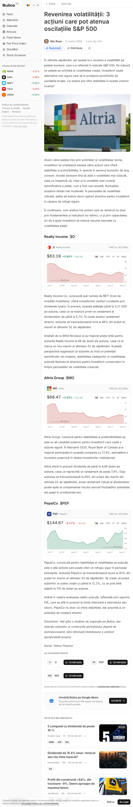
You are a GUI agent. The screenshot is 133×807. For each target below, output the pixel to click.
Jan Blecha (53, 793)
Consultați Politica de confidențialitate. (40, 803)
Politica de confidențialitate (15, 104)
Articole (66, 3)
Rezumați (55, 48)
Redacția (16, 111)
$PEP (64, 503)
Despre (5, 111)
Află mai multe (20, 126)
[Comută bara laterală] (41, 403)
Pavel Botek (53, 762)
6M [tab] (101, 256)
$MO (70, 378)
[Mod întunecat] (36, 5)
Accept (123, 802)
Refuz (110, 802)
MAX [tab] (124, 256)
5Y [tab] (118, 256)
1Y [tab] (113, 256)
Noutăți (26, 108)
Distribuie (76, 48)
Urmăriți (116, 700)
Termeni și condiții (11, 108)
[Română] (28, 5)
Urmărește (75, 662)
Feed (52, 3)
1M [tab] (96, 256)
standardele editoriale (109, 686)
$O (72, 237)
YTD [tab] (108, 256)
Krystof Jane (54, 736)
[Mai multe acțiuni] (84, 736)
